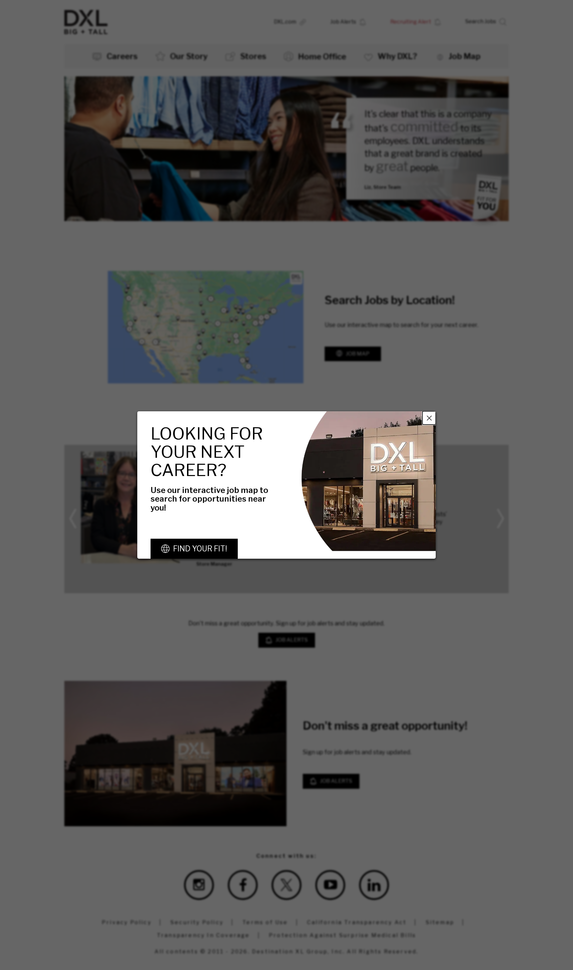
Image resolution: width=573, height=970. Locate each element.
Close (429, 418)
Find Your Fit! (200, 548)
